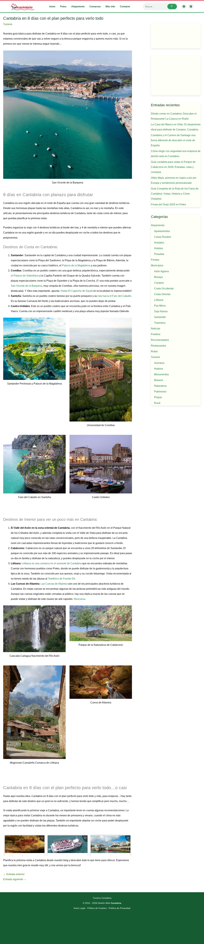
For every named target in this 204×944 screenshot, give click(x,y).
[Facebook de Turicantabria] (184, 6)
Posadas (159, 254)
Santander (160, 317)
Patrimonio (160, 391)
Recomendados (160, 340)
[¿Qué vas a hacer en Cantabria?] (176, 75)
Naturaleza (160, 385)
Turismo (7, 24)
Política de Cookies (97, 908)
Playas (158, 397)
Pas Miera (160, 305)
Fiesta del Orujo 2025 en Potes (168, 204)
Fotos (63, 6)
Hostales (159, 242)
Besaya (158, 277)
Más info (110, 6)
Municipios (157, 265)
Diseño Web (109, 903)
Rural (157, 403)
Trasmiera (159, 322)
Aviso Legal (79, 908)
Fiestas (155, 259)
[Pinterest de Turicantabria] (191, 6)
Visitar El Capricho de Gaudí (76, 291)
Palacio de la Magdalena (76, 265)
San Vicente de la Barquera (26, 285)
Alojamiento (78, 6)
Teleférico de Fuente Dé (61, 578)
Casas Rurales (162, 237)
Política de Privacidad (119, 908)
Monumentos (161, 374)
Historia (158, 368)
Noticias (155, 328)
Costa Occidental (164, 288)
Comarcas (95, 6)
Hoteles (158, 248)
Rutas (154, 351)
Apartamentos (162, 231)
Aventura (159, 363)
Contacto (125, 6)
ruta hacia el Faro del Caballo (114, 296)
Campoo (159, 282)
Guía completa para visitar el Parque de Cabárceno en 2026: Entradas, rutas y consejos (173, 167)
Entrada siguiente (14, 879)
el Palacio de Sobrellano (25, 275)
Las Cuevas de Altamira (54, 583)
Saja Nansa (161, 311)
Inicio (52, 6)
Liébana (158, 300)
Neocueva (79, 599)
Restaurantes (158, 345)
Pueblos (155, 334)
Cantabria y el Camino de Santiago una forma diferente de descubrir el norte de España (173, 140)
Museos (158, 380)
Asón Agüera (161, 271)
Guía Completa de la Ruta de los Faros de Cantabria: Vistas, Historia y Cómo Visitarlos (174, 193)
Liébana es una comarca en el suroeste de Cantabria (51, 563)
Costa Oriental (162, 294)
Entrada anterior (14, 874)
